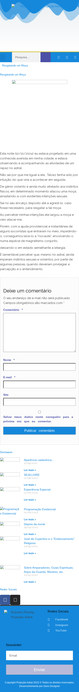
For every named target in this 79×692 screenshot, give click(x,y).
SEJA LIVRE (32, 474)
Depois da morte (34, 524)
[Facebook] (5, 600)
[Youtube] (75, 57)
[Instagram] (67, 57)
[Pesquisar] (46, 57)
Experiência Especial (37, 489)
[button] (3, 57)
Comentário (13, 309)
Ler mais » (30, 470)
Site (6, 394)
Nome (9, 359)
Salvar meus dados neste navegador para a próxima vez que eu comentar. (38, 419)
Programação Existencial (40, 509)
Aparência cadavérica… (39, 460)
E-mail (9, 377)
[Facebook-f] (59, 57)
